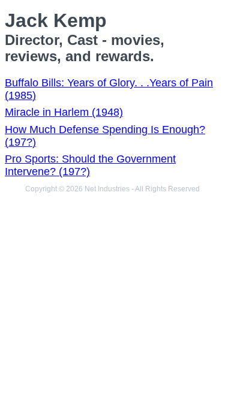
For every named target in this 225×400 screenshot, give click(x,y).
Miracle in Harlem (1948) (64, 112)
